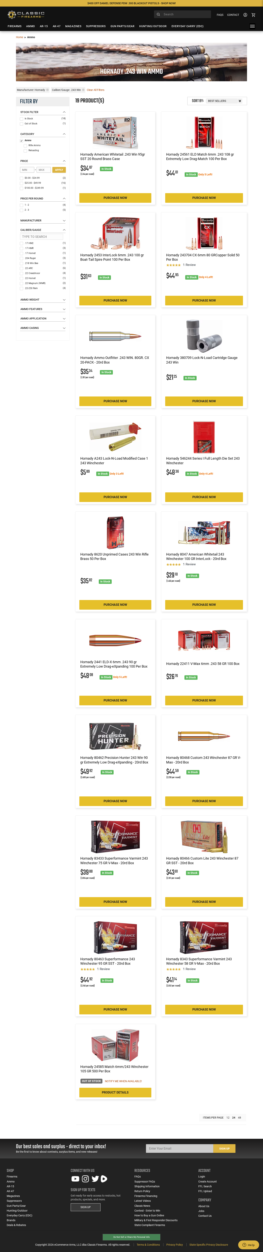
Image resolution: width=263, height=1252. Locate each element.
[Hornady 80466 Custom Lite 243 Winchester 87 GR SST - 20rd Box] (204, 836)
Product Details (115, 1092)
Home (19, 37)
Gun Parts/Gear (16, 1205)
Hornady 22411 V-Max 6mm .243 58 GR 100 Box (203, 664)
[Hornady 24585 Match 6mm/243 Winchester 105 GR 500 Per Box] (115, 1045)
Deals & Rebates (16, 1225)
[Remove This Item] (47, 90)
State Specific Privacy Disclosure (208, 1244)
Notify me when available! (123, 1081)
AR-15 (10, 1186)
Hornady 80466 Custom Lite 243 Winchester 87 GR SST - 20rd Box (202, 860)
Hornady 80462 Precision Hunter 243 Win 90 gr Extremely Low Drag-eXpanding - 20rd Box (114, 760)
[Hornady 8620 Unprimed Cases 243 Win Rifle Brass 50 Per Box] (115, 532)
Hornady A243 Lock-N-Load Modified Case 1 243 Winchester (114, 460)
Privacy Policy (174, 1244)
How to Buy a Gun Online (149, 1215)
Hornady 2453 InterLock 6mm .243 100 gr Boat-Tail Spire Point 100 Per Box (112, 257)
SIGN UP (85, 1207)
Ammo (28, 140)
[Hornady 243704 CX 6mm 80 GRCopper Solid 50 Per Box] (204, 233)
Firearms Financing (145, 1196)
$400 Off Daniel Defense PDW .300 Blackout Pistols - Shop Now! (131, 3)
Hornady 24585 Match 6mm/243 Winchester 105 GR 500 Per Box (114, 1069)
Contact (233, 14)
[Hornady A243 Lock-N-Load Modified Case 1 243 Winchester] (115, 437)
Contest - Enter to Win (147, 1210)
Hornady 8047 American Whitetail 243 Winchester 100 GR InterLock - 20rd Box (196, 556)
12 (227, 1117)
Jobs (201, 1211)
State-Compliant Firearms (149, 1225)
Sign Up (224, 1148)
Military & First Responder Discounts (156, 1220)
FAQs (220, 14)
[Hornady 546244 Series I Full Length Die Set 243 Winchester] (204, 437)
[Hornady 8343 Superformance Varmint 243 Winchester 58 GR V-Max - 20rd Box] (204, 937)
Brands (11, 1220)
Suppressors (14, 1200)
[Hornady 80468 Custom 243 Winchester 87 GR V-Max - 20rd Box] (204, 736)
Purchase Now (115, 198)
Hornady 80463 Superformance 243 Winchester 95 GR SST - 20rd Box (107, 961)
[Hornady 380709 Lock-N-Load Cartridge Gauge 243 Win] (204, 336)
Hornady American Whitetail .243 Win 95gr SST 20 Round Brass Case (112, 156)
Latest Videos (142, 1200)
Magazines (13, 1196)
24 (233, 1117)
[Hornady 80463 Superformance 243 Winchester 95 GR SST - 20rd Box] (115, 937)
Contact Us (205, 1215)
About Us (203, 1206)
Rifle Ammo (34, 145)
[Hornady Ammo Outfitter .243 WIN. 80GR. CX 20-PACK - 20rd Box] (115, 336)
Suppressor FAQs (144, 1181)
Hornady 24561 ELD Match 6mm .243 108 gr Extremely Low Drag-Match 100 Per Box (200, 156)
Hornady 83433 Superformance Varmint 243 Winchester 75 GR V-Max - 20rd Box (114, 860)
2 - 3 (45, 210)
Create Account (207, 1181)
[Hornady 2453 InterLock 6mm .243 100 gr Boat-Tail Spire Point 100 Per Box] (115, 233)
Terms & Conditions (148, 1244)
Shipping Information (147, 1186)
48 (239, 1117)
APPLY (59, 169)
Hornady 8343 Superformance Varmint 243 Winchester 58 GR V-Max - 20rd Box (199, 961)
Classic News (142, 1205)
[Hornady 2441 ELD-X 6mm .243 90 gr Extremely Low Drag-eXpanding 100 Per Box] (115, 640)
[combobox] (182, 14)
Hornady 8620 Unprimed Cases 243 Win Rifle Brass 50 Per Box (114, 556)
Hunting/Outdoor (17, 1210)
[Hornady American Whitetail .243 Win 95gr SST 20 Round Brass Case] (115, 132)
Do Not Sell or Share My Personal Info (131, 1237)
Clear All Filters (95, 89)
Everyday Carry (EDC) (19, 1215)
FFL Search (205, 1186)
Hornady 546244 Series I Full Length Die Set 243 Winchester (203, 460)
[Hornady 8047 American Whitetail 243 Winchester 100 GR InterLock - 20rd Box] (204, 532)
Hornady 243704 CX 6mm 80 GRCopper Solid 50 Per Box (203, 257)
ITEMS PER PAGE (213, 1117)
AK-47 (10, 1191)
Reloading (33, 150)
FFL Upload (205, 1191)
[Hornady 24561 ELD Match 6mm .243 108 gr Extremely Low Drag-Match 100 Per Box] (204, 132)
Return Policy (142, 1191)
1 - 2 (45, 205)
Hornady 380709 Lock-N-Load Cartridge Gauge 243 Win (202, 360)
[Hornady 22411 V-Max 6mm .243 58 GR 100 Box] (204, 640)
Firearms (12, 1176)
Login (201, 1176)
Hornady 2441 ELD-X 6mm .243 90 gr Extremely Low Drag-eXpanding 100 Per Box (113, 664)
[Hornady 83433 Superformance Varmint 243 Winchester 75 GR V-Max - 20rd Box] (115, 836)
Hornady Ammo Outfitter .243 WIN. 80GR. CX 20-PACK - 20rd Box (114, 360)
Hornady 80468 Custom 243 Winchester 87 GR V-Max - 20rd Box (203, 760)
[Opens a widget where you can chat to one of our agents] (248, 1245)
